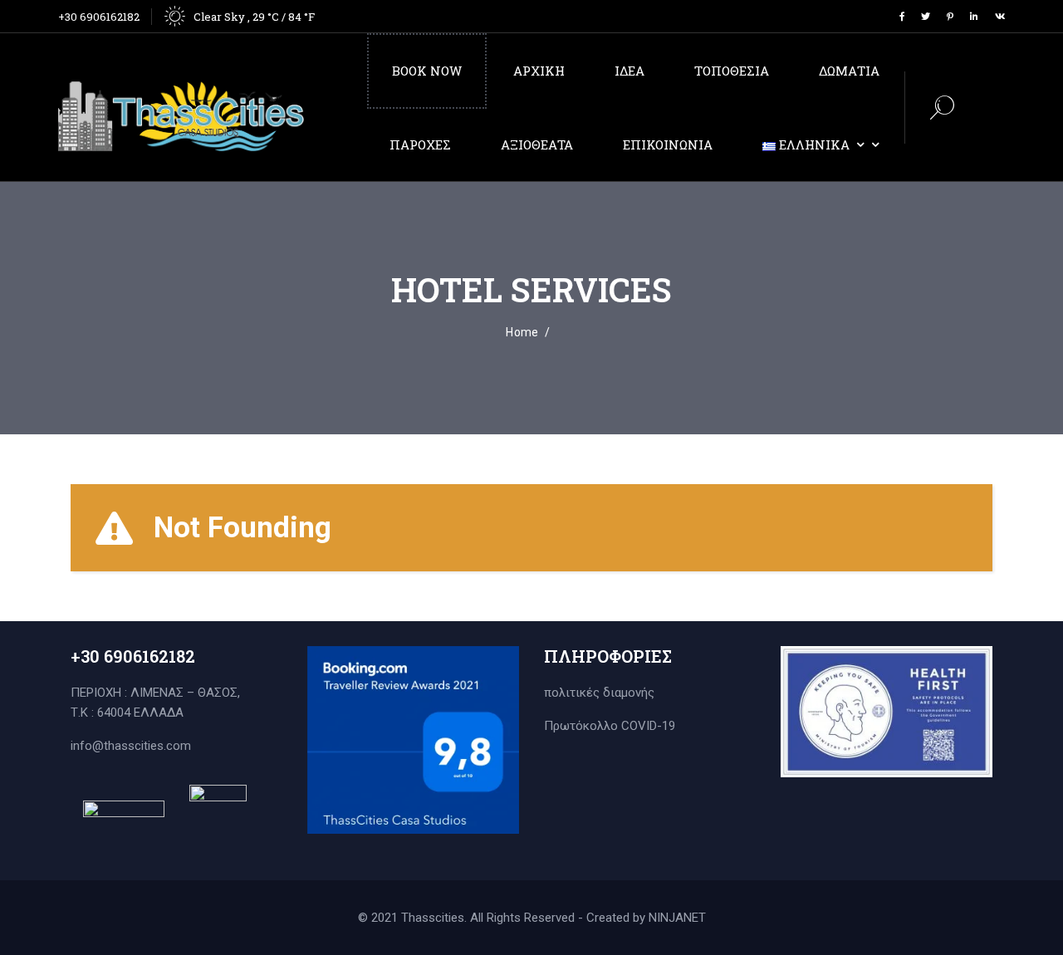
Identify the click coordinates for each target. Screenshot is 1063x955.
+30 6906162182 (99, 16)
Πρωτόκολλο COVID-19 (609, 725)
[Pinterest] (950, 16)
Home (522, 332)
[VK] (1000, 16)
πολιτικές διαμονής (599, 692)
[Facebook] (902, 16)
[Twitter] (925, 16)
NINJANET (677, 917)
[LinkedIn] (974, 16)
